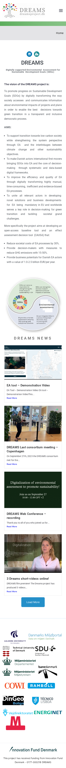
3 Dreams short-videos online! (28, 578)
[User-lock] (36, 54)
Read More (12, 398)
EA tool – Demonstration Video (28, 385)
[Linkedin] (29, 54)
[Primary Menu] (60, 10)
